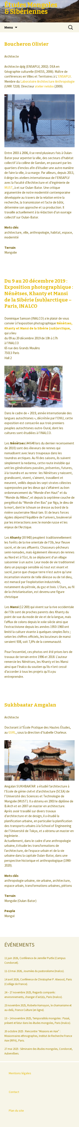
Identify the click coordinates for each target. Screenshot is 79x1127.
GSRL (12, 732)
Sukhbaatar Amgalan (30, 705)
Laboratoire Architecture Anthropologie (47, 81)
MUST (8, 187)
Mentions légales (20, 1073)
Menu (8, 27)
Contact (14, 1092)
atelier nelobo (44, 86)
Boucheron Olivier (26, 44)
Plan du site (16, 1110)
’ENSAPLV (64, 76)
